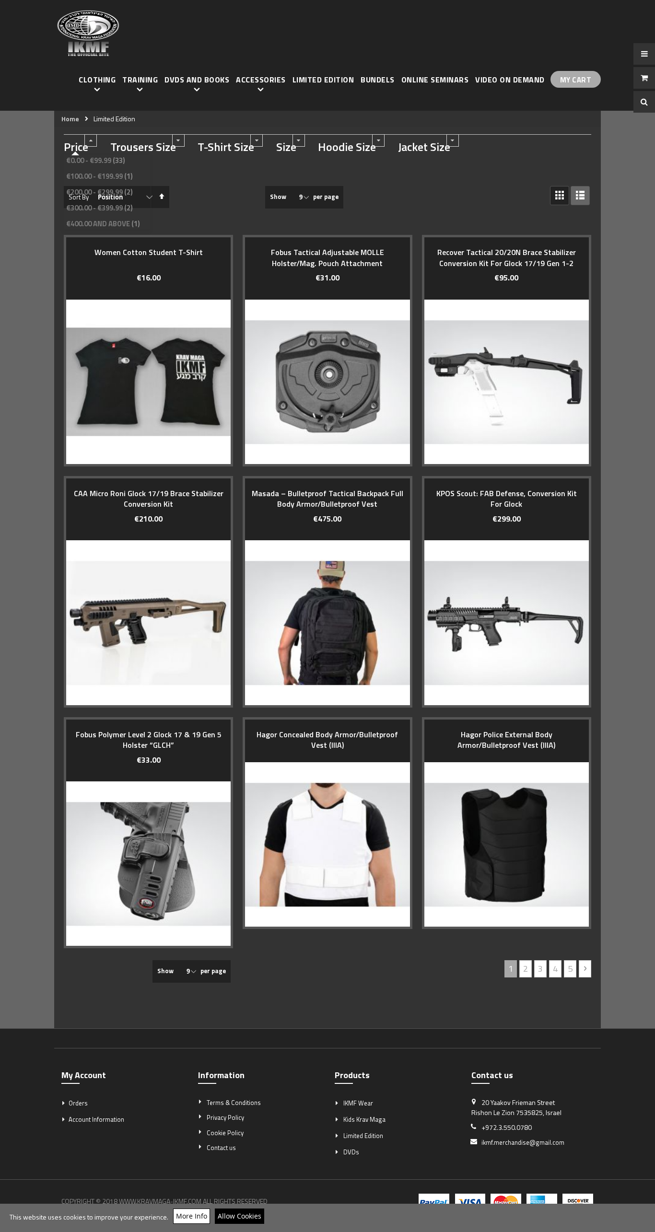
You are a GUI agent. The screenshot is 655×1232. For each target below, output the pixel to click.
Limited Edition (363, 1135)
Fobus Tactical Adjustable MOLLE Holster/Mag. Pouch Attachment (327, 257)
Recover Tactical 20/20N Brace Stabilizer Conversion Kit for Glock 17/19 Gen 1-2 (506, 257)
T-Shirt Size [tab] (226, 147)
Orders (78, 1103)
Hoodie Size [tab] (347, 147)
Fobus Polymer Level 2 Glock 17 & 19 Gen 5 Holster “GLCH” (149, 740)
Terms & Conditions (234, 1102)
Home (70, 119)
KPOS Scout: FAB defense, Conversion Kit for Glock (506, 499)
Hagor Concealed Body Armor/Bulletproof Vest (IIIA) (327, 740)
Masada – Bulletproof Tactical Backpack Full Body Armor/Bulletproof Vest (327, 499)
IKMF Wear (358, 1103)
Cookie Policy (225, 1133)
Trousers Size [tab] (143, 147)
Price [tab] (76, 147)
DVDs (351, 1152)
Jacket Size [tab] (424, 147)
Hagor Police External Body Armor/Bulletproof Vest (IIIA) (506, 740)
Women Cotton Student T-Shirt (148, 252)
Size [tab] (286, 147)
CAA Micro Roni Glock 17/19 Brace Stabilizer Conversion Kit (148, 499)
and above (104, 223)
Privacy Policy (225, 1117)
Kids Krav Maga (364, 1119)
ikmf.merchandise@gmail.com (522, 1142)
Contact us (221, 1147)
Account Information (96, 1119)
